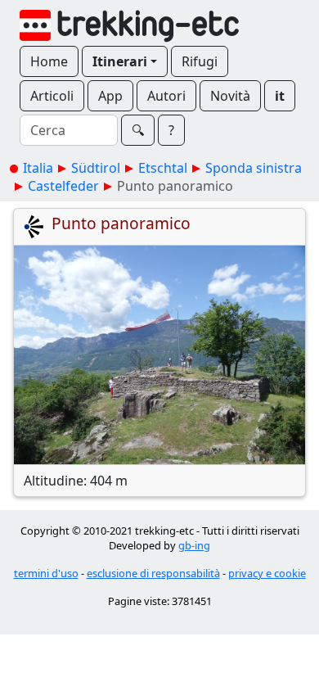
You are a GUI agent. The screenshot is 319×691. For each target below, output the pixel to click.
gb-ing (194, 545)
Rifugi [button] (200, 61)
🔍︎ (138, 130)
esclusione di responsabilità (153, 573)
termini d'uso (46, 573)
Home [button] (49, 61)
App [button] (110, 96)
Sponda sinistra (253, 168)
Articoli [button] (52, 96)
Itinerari (119, 61)
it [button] (280, 96)
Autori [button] (166, 96)
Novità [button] (230, 96)
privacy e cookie (267, 573)
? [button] (171, 130)
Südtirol (95, 168)
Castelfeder (63, 186)
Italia (38, 168)
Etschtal (162, 168)
